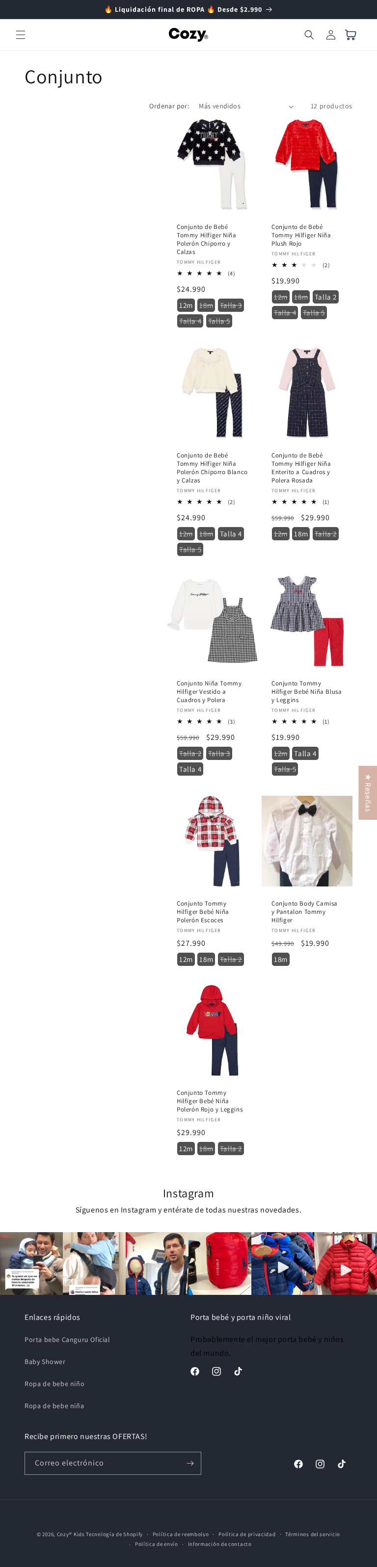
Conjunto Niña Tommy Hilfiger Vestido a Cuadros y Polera (209, 692)
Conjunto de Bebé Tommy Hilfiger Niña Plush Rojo (301, 235)
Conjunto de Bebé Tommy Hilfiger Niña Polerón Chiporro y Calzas (206, 239)
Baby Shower (45, 1361)
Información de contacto (220, 1544)
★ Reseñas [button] (368, 793)
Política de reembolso (181, 1534)
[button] (20, 35)
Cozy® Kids (71, 1534)
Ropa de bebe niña (54, 1405)
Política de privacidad (246, 1534)
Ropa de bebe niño (54, 1383)
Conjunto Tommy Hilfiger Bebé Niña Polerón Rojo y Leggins (209, 1101)
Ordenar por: (169, 105)
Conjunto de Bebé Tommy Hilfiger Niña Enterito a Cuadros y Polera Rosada (301, 468)
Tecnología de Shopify (114, 1534)
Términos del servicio (312, 1534)
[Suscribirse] (190, 1463)
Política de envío (156, 1544)
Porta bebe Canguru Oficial (67, 1339)
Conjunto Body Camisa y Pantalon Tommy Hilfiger (304, 912)
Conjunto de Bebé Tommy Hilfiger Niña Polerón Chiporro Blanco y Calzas (212, 468)
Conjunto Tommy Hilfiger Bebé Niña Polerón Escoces (203, 912)
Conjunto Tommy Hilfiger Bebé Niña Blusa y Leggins (306, 692)
